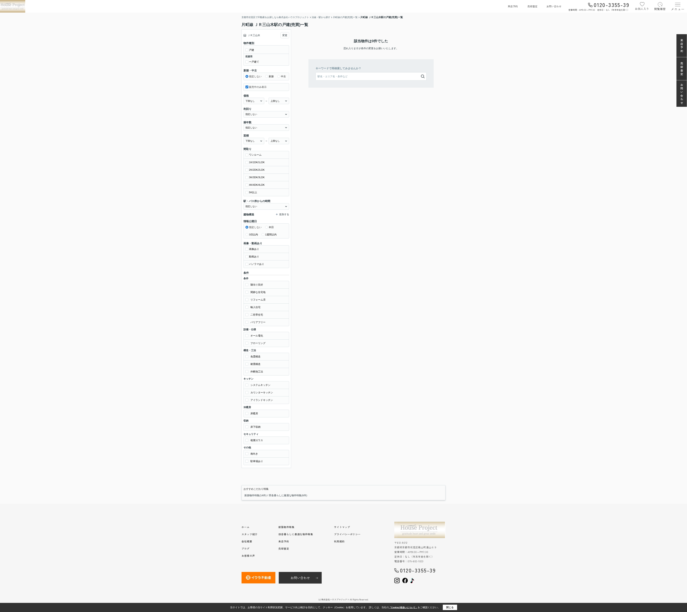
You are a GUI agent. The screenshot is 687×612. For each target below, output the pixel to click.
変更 (284, 35)
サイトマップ (342, 527)
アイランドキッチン (261, 400)
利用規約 (339, 541)
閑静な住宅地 (257, 292)
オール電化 (256, 335)
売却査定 (532, 6)
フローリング (257, 343)
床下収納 (255, 426)
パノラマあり (256, 264)
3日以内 (253, 234)
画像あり (254, 249)
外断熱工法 (256, 371)
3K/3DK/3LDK (257, 177)
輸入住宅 (255, 307)
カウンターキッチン (261, 392)
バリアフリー (257, 322)
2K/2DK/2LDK (257, 169)
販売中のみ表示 (258, 87)
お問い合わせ (553, 6)
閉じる (450, 607)
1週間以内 (271, 234)
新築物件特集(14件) (255, 495)
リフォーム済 (257, 299)
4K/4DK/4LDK (257, 184)
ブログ (246, 548)
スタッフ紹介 (249, 534)
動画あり (254, 256)
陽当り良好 (256, 284)
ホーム (246, 527)
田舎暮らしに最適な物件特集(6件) (288, 495)
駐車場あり (256, 461)
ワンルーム (255, 154)
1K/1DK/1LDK (257, 162)
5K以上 (253, 192)
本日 (271, 227)
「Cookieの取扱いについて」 (403, 607)
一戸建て (254, 61)
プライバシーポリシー (347, 534)
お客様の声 (248, 555)
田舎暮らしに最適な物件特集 (295, 534)
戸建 (251, 49)
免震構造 (255, 356)
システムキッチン (260, 385)
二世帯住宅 (256, 314)
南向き (254, 453)
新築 (271, 76)
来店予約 (513, 6)
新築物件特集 (286, 527)
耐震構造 (255, 364)
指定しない (255, 76)
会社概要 (247, 541)
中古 (283, 76)
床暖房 (254, 413)
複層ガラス (256, 440)
